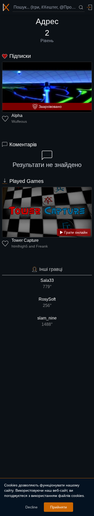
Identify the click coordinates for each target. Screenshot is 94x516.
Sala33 (47, 283)
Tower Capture (25, 240)
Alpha (16, 115)
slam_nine (47, 321)
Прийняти (58, 507)
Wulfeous (19, 121)
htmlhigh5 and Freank (29, 246)
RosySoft (47, 302)
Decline (31, 507)
